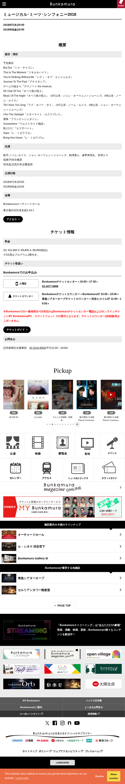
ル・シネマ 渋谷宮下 (31, 546)
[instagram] (62, 723)
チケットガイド (16, 329)
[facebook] (55, 723)
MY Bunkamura (31, 700)
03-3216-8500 (37, 348)
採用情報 (92, 714)
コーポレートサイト (30, 714)
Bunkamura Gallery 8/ (33, 558)
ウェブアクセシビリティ (67, 751)
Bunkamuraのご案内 (31, 707)
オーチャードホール (31, 534)
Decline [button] (99, 776)
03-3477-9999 (50, 286)
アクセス (12, 219)
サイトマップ (29, 751)
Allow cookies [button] (113, 776)
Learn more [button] (22, 778)
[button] (47, 424)
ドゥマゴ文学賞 (94, 700)
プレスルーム (92, 751)
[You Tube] (77, 723)
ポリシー (44, 751)
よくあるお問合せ (94, 707)
